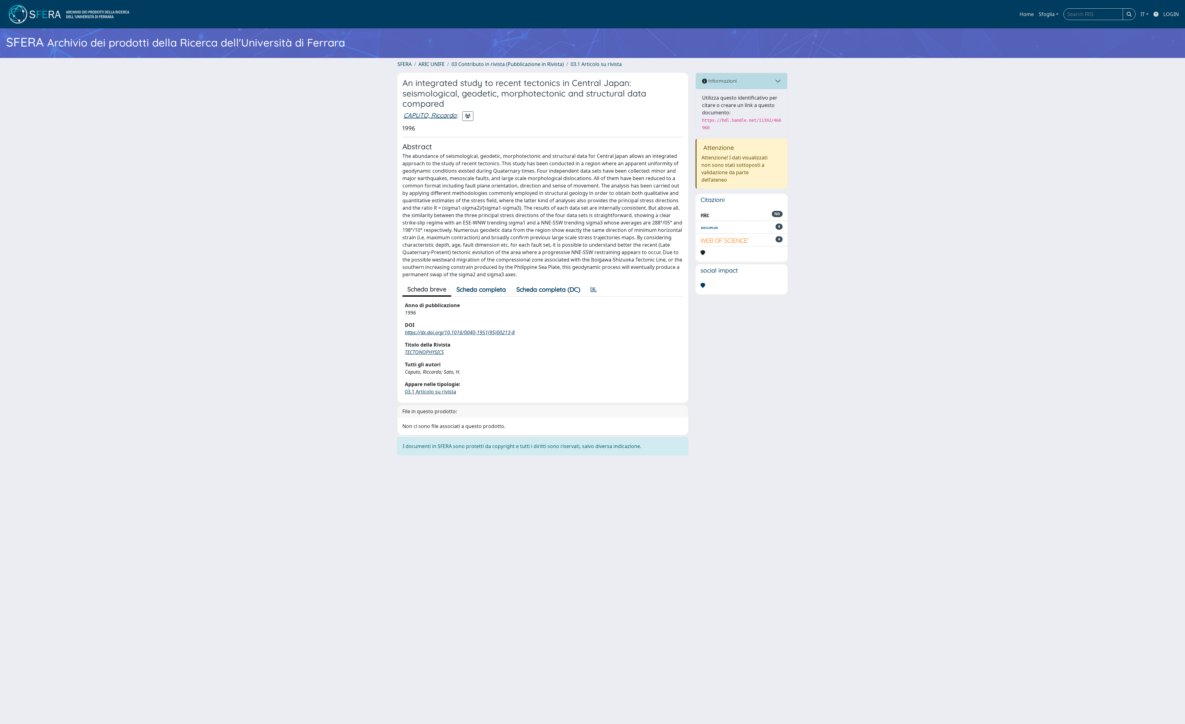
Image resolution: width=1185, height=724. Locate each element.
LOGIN (1171, 14)
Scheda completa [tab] (481, 289)
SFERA (404, 64)
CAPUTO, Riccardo (430, 115)
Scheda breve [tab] (426, 289)
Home (1027, 14)
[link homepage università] (69, 14)
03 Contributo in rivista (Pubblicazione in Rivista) (507, 64)
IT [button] (1143, 14)
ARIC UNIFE (431, 64)
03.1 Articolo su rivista (596, 64)
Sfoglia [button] (1047, 14)
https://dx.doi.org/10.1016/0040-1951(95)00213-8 (460, 332)
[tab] (593, 289)
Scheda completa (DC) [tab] (548, 289)
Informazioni (722, 81)
